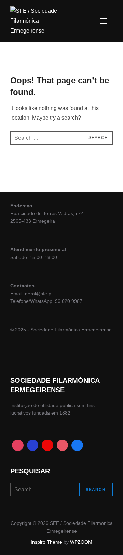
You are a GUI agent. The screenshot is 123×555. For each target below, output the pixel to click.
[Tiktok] (62, 445)
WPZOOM (81, 542)
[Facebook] (32, 445)
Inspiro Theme (46, 542)
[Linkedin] (77, 445)
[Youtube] (47, 445)
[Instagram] (17, 445)
